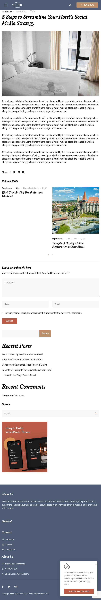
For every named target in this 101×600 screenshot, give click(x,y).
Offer (18, 188)
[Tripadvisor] (15, 587)
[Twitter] (14, 172)
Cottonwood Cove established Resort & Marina (24, 364)
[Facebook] (10, 172)
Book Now (89, 5)
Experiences (7, 11)
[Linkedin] (19, 172)
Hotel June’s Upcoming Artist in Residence (22, 359)
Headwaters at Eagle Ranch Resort (19, 375)
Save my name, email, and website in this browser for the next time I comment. (43, 313)
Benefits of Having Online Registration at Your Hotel (27, 370)
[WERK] (17, 5)
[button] (48, 255)
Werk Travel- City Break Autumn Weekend (22, 354)
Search (45, 333)
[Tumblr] (23, 172)
